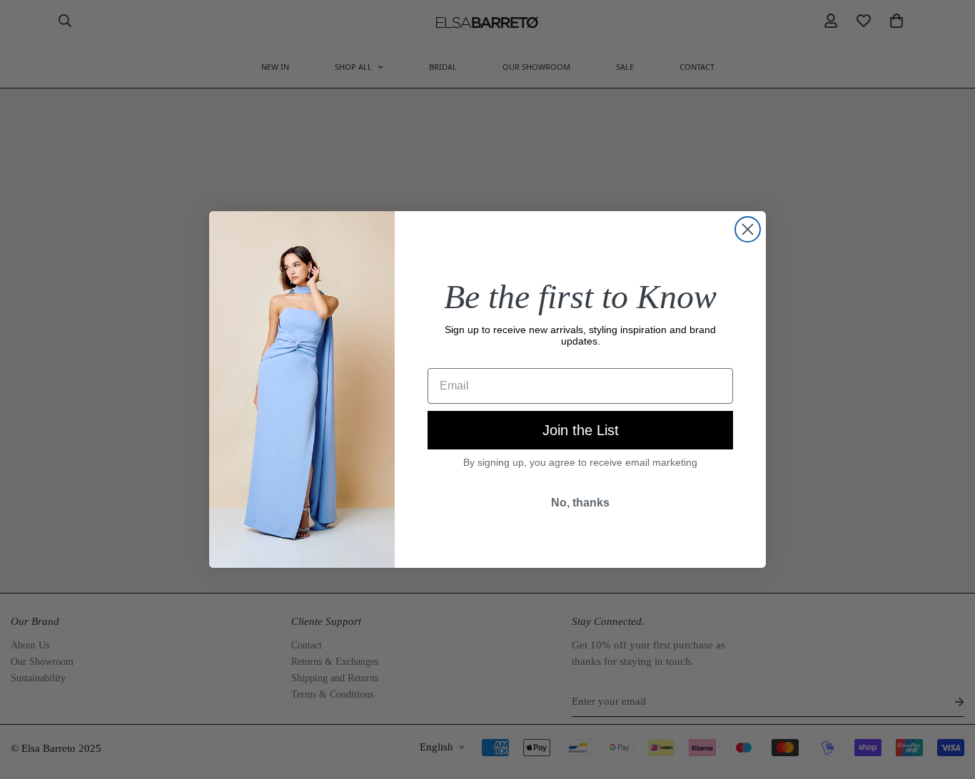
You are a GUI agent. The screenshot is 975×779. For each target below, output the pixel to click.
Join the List (580, 430)
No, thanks (580, 503)
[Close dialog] (747, 229)
